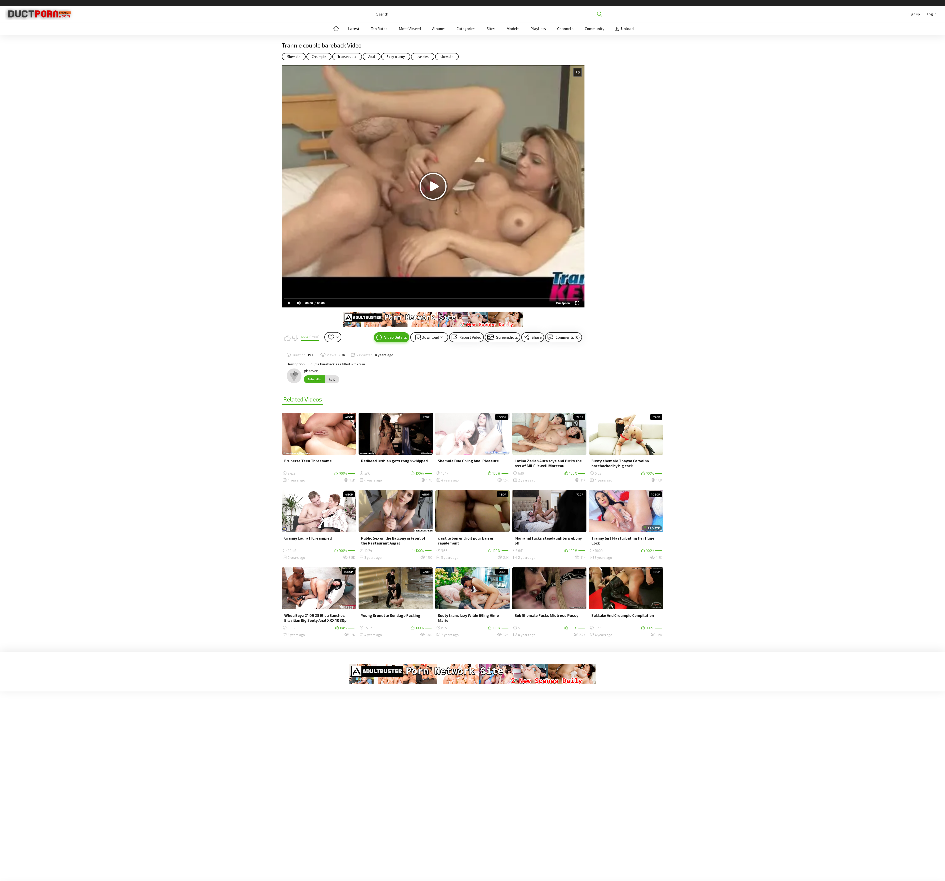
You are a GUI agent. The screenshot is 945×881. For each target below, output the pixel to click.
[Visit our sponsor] (433, 319)
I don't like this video (295, 338)
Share (537, 337)
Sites (491, 28)
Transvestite (347, 57)
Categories (466, 28)
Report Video (470, 337)
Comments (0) (567, 337)
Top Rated (379, 28)
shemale (447, 57)
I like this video (287, 338)
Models (512, 28)
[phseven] (294, 375)
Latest (353, 28)
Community (594, 28)
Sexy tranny (396, 57)
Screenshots (507, 337)
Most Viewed (410, 28)
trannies (422, 57)
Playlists (538, 28)
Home (336, 28)
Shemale (293, 57)
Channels (565, 28)
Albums (438, 28)
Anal (371, 57)
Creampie (319, 57)
